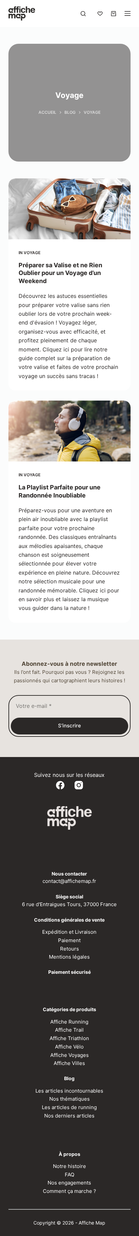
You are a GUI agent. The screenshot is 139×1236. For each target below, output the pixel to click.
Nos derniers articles (69, 1115)
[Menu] (127, 13)
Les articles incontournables (69, 1091)
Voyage (32, 252)
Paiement (69, 940)
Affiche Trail (69, 1030)
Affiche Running (69, 1022)
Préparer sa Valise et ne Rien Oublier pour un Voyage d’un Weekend (60, 273)
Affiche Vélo (69, 1046)
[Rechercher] (83, 13)
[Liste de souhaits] (100, 13)
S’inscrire (69, 725)
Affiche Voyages (69, 1055)
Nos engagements (69, 1182)
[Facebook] (60, 785)
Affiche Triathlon (69, 1038)
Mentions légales (69, 957)
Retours (69, 949)
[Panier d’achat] (113, 13)
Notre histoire (69, 1166)
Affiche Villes (69, 1063)
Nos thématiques (69, 1099)
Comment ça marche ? (69, 1191)
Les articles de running (69, 1107)
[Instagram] (79, 785)
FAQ (69, 1174)
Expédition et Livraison (69, 932)
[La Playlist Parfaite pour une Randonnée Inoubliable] (69, 431)
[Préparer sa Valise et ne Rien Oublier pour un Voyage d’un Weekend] (69, 208)
